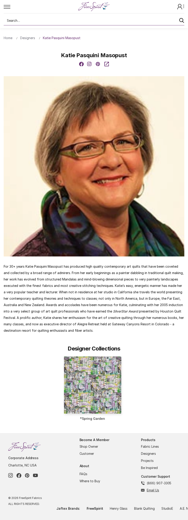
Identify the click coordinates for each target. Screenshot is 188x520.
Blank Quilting (144, 508)
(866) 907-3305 (159, 483)
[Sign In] (180, 6)
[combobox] (94, 20)
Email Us (153, 490)
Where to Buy (90, 481)
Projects (147, 461)
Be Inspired (149, 468)
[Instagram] (10, 475)
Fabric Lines (150, 446)
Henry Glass (119, 508)
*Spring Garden (92, 418)
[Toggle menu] (41, 6)
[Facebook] (81, 64)
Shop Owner (89, 446)
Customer (87, 453)
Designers (148, 453)
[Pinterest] (98, 64)
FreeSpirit (95, 508)
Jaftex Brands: (68, 508)
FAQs (84, 474)
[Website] (106, 64)
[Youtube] (35, 475)
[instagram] (89, 64)
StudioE (167, 508)
